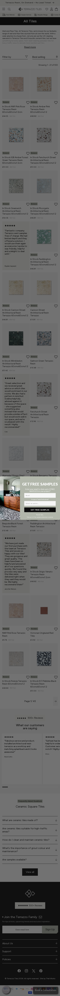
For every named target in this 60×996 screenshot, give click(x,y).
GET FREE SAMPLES (40, 510)
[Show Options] (54, 503)
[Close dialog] (58, 478)
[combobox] (39, 503)
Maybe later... (40, 514)
